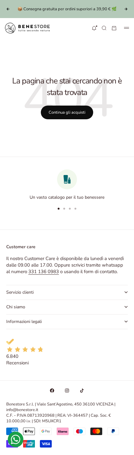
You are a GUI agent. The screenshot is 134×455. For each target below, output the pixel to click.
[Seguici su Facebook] (52, 390)
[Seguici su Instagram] (67, 390)
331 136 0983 (43, 271)
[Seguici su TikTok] (81, 390)
